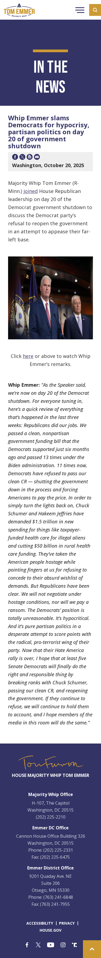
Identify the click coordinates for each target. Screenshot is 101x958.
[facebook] (27, 945)
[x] (38, 945)
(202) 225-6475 (55, 857)
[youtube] (50, 945)
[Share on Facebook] (15, 157)
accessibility (39, 923)
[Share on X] (22, 157)
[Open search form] (95, 10)
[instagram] (63, 945)
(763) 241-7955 (55, 904)
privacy (67, 923)
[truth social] (74, 945)
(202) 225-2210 (50, 817)
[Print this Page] (30, 157)
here (28, 356)
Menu (79, 10)
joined (30, 191)
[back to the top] (92, 949)
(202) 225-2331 (58, 850)
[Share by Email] (37, 157)
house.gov (50, 930)
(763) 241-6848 (58, 897)
